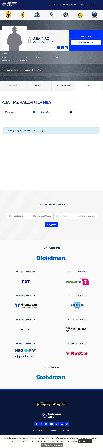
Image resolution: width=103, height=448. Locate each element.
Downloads (54, 430)
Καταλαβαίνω (85, 441)
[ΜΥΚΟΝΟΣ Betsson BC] (94, 15)
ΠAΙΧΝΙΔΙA (39, 86)
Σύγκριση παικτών (86, 42)
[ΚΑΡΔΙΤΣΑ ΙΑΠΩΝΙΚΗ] (51, 15)
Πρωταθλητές (39, 430)
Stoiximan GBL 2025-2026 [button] (65, 5)
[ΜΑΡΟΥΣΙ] (80, 15)
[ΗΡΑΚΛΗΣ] (37, 15)
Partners (95, 5)
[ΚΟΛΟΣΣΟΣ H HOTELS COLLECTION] (65, 15)
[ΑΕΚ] (8, 15)
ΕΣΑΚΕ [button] (84, 5)
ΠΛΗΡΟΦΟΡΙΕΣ (63, 86)
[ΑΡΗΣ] (22, 15)
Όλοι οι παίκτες (86, 36)
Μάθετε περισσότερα (52, 445)
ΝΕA (88, 86)
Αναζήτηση (51, 225)
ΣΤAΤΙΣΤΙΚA (14, 86)
